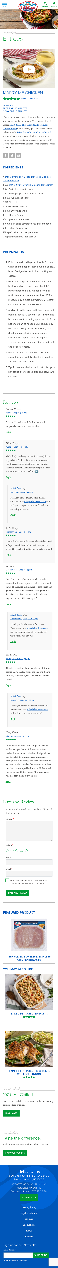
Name (9, 857)
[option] (29, 68)
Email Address (10, 1250)
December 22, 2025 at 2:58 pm (24, 618)
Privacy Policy (29, 1207)
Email (9, 869)
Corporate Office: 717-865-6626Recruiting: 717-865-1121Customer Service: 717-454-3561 (29, 1187)
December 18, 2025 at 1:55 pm (19, 570)
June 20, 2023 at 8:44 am (21, 492)
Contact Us (29, 1197)
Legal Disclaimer (29, 1213)
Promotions (29, 1224)
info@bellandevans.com (35, 501)
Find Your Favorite (15, 1153)
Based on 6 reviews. (29, 98)
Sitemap (29, 1218)
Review (10, 819)
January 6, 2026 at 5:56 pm (18, 658)
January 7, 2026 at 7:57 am (22, 700)
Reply (8, 432)
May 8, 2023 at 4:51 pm (16, 413)
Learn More (11, 1113)
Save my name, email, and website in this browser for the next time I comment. (29, 882)
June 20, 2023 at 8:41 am (17, 447)
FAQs (29, 1230)
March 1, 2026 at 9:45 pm (17, 736)
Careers (29, 1236)
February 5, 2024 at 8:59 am (18, 532)
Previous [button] (6, 68)
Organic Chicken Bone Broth (35, 132)
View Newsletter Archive (15, 1260)
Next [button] (52, 68)
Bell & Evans (16, 488)
